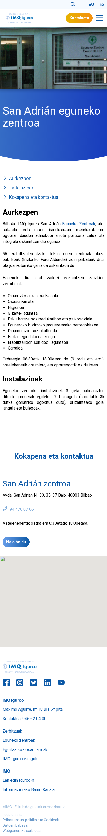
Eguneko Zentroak (78, 223)
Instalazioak (21, 187)
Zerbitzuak (12, 731)
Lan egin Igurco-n (18, 780)
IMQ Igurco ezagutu (20, 758)
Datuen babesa (15, 825)
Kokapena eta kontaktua (33, 197)
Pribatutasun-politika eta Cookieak (31, 820)
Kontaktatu (79, 18)
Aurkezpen (20, 178)
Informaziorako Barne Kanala (29, 789)
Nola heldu (16, 541)
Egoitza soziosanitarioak (25, 749)
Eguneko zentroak (19, 740)
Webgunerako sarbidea (22, 830)
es (101, 4)
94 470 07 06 (21, 509)
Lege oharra (12, 815)
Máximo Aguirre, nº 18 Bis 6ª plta (33, 709)
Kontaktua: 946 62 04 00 (24, 718)
